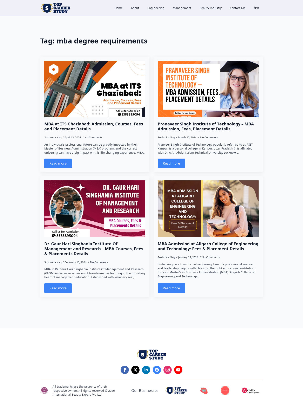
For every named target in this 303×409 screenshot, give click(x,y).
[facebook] (125, 370)
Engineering (155, 8)
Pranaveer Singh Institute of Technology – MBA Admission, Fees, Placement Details (206, 126)
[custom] (157, 370)
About (135, 8)
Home (119, 8)
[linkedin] (146, 370)
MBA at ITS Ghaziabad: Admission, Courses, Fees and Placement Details (93, 126)
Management (182, 8)
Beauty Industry (211, 8)
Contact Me (237, 8)
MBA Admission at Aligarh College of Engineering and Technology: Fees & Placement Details (208, 246)
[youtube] (178, 370)
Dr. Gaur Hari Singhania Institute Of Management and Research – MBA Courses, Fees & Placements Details (93, 248)
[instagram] (167, 370)
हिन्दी (256, 8)
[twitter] (135, 370)
